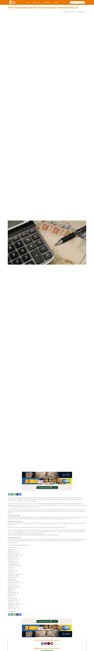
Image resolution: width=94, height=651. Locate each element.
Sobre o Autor (36, 2)
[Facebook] (42, 643)
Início (29, 2)
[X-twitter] (48, 643)
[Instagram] (45, 643)
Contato (55, 2)
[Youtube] (51, 643)
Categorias (46, 2)
